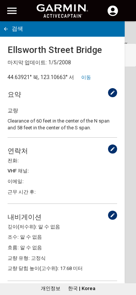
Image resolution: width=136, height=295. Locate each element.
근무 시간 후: (22, 192)
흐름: (13, 247)
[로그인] (113, 15)
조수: (13, 237)
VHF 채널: (18, 171)
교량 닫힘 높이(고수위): (33, 268)
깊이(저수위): (22, 227)
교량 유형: (18, 258)
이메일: (15, 181)
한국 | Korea (81, 288)
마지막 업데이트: (27, 62)
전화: (13, 160)
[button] (126, 260)
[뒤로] (6, 29)
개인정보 (50, 288)
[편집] (112, 92)
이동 (86, 77)
